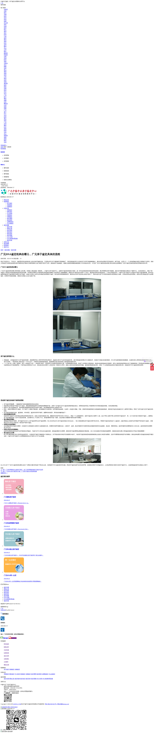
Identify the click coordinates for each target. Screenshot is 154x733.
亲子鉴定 (9, 203)
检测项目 (6, 201)
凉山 (5, 134)
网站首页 (6, 200)
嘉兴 (5, 39)
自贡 (5, 102)
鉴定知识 (9, 231)
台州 (5, 49)
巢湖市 (6, 83)
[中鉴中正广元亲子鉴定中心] (19, 194)
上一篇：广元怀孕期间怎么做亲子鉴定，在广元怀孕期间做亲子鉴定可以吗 (22, 469)
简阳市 (6, 135)
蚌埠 (5, 60)
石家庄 (6, 9)
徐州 (5, 16)
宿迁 (5, 33)
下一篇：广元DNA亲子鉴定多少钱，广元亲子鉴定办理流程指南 (19, 471)
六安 (5, 76)
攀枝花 (6, 103)
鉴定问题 (9, 226)
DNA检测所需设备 (12, 238)
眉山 (5, 118)
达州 (5, 123)
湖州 (5, 41)
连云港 (6, 23)
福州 (5, 85)
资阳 (5, 128)
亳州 (5, 78)
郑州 (5, 90)
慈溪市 (6, 54)
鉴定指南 (9, 230)
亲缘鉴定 (9, 205)
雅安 (5, 125)
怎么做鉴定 (10, 223)
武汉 (5, 91)
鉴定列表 (9, 240)
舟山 (5, 48)
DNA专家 (10, 237)
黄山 (5, 70)
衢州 (5, 46)
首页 (2, 147)
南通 (5, 21)
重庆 (5, 98)
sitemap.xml (66, 704)
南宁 (5, 97)
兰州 (5, 142)
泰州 (5, 31)
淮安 (5, 24)
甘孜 (5, 132)
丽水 (5, 51)
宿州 (5, 75)
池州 (5, 80)
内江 (5, 113)
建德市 (6, 53)
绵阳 (5, 108)
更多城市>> (4, 145)
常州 (5, 17)
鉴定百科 (9, 233)
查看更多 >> (4, 473)
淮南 (5, 61)
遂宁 (5, 112)
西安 (5, 140)
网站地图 (60, 704)
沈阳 (5, 11)
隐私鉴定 (9, 211)
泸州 (5, 105)
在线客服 (3, 182)
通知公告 (9, 228)
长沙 (5, 93)
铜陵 (5, 66)
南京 (5, 12)
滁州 (5, 71)
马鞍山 (6, 63)
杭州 (5, 34)
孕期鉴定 (9, 210)
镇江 (5, 29)
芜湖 (5, 58)
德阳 (5, 107)
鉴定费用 (9, 218)
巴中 (5, 127)
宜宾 (5, 120)
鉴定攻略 (6, 225)
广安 (5, 122)
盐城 (5, 26)
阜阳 (5, 73)
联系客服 (3, 148)
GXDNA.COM (17, 704)
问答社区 (6, 208)
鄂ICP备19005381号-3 (51, 704)
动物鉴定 (9, 206)
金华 (5, 44)
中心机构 (9, 213)
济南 (5, 88)
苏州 (5, 19)
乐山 (5, 115)
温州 (5, 38)
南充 (5, 117)
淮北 (5, 65)
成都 (5, 100)
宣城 (5, 81)
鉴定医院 (9, 220)
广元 (2, 3)
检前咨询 (3, 152)
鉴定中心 (6, 247)
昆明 (5, 139)
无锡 (5, 14)
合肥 (5, 56)
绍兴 (5, 43)
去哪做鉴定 (10, 221)
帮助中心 (3, 164)
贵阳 (5, 137)
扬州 (5, 28)
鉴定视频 (9, 235)
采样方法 (6, 242)
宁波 (5, 36)
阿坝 (5, 130)
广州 (5, 95)
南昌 (5, 86)
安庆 (5, 68)
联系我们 (6, 245)
